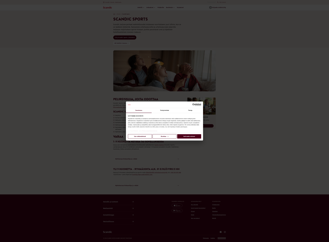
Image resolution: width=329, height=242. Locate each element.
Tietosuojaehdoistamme (149, 131)
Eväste (136, 131)
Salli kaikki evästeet (189, 136)
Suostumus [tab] (138, 110)
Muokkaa (163, 136)
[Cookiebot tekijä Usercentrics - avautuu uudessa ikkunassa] (193, 104)
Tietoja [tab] (190, 110)
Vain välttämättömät (140, 136)
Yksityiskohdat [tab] (164, 110)
